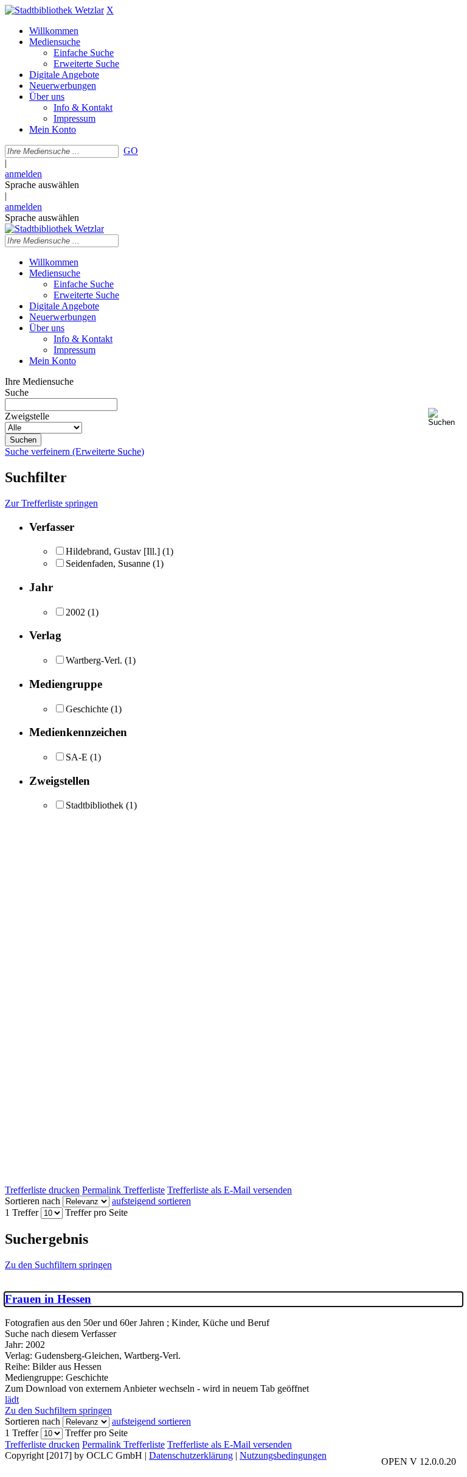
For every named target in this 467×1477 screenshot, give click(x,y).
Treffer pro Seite (96, 1212)
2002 (75, 612)
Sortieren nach (32, 1201)
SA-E (77, 757)
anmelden (23, 174)
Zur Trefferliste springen (51, 503)
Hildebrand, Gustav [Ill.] (113, 551)
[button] (445, 417)
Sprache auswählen (42, 185)
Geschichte (87, 709)
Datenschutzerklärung (191, 1455)
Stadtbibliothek (94, 805)
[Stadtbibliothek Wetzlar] (54, 10)
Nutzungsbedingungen (283, 1455)
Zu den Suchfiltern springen (58, 1265)
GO (130, 151)
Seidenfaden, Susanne (108, 563)
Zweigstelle (27, 416)
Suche (17, 392)
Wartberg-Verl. (94, 660)
